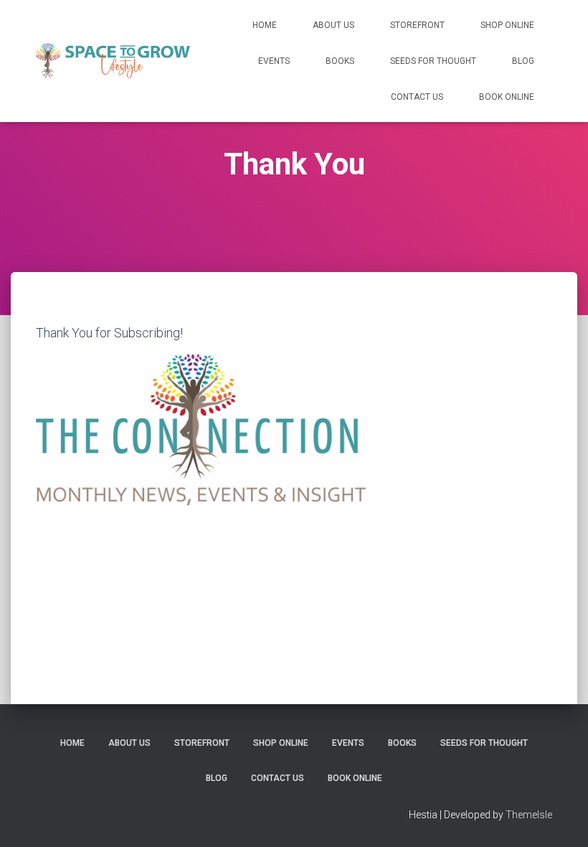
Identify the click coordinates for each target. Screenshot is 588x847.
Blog (523, 61)
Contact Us (417, 97)
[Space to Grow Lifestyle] (113, 61)
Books (340, 61)
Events (274, 61)
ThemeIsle (529, 814)
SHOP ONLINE (507, 25)
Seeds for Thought (433, 61)
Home (264, 25)
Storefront (417, 25)
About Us (333, 25)
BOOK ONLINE (506, 97)
